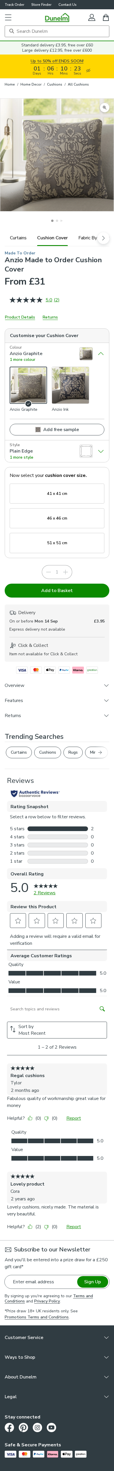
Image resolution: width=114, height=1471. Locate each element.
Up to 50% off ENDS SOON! (57, 61)
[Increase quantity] (65, 572)
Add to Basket (56, 590)
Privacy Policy (47, 1301)
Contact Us (67, 4)
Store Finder (41, 4)
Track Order (14, 4)
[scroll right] (103, 238)
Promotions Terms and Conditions (37, 1317)
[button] (8, 17)
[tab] (18, 238)
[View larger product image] (104, 107)
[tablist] (57, 238)
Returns (50, 317)
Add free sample (61, 429)
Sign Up (92, 1282)
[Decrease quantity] (48, 572)
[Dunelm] (57, 17)
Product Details (20, 317)
